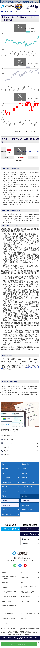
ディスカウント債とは (27, 491)
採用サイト (24, 572)
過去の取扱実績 (6, 478)
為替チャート (8, 451)
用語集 (4, 491)
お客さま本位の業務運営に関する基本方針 (9, 577)
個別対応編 (26, 500)
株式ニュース (8, 443)
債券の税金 (24, 496)
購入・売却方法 (25, 505)
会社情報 (4, 572)
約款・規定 (24, 618)
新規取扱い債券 (25, 464)
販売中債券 (5, 468)
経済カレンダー (8, 439)
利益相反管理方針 (6, 587)
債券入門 (4, 487)
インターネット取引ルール (28, 613)
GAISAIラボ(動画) (6, 482)
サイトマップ (5, 623)
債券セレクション (26, 478)
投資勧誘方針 (24, 577)
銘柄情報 (6, 454)
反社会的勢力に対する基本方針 (28, 587)
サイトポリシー (25, 601)
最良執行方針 (5, 582)
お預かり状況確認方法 (27, 510)
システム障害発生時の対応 (8, 618)
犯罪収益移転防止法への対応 (9, 597)
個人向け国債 (25, 473)
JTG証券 (3, 11)
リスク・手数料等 (8, 613)
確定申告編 (7, 505)
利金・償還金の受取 (7, 514)
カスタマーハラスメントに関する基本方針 (9, 591)
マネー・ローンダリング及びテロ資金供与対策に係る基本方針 (28, 591)
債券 (11, 11)
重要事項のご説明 (6, 601)
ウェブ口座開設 (11, 529)
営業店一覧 (27, 543)
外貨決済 (4, 510)
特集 (3, 473)
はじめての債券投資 (27, 487)
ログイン (31, 529)
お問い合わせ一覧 (31, 534)
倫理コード (24, 582)
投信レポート (8, 447)
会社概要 (26, 539)
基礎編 (5, 500)
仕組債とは (5, 496)
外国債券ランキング (27, 468)
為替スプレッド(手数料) (28, 482)
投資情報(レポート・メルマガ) (13, 436)
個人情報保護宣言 (25, 597)
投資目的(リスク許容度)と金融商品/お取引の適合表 (9, 606)
